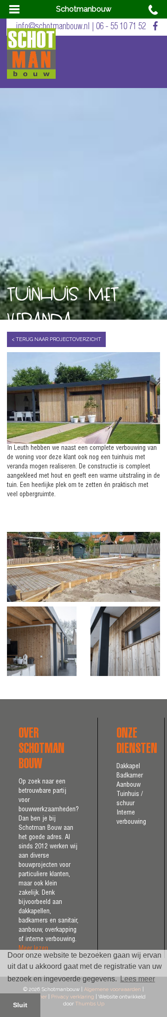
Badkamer (129, 776)
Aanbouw (128, 785)
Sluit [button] (20, 1005)
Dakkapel (128, 767)
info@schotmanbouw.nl (53, 27)
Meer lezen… (37, 949)
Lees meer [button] (137, 979)
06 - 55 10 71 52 (121, 27)
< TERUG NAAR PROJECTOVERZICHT (56, 339)
